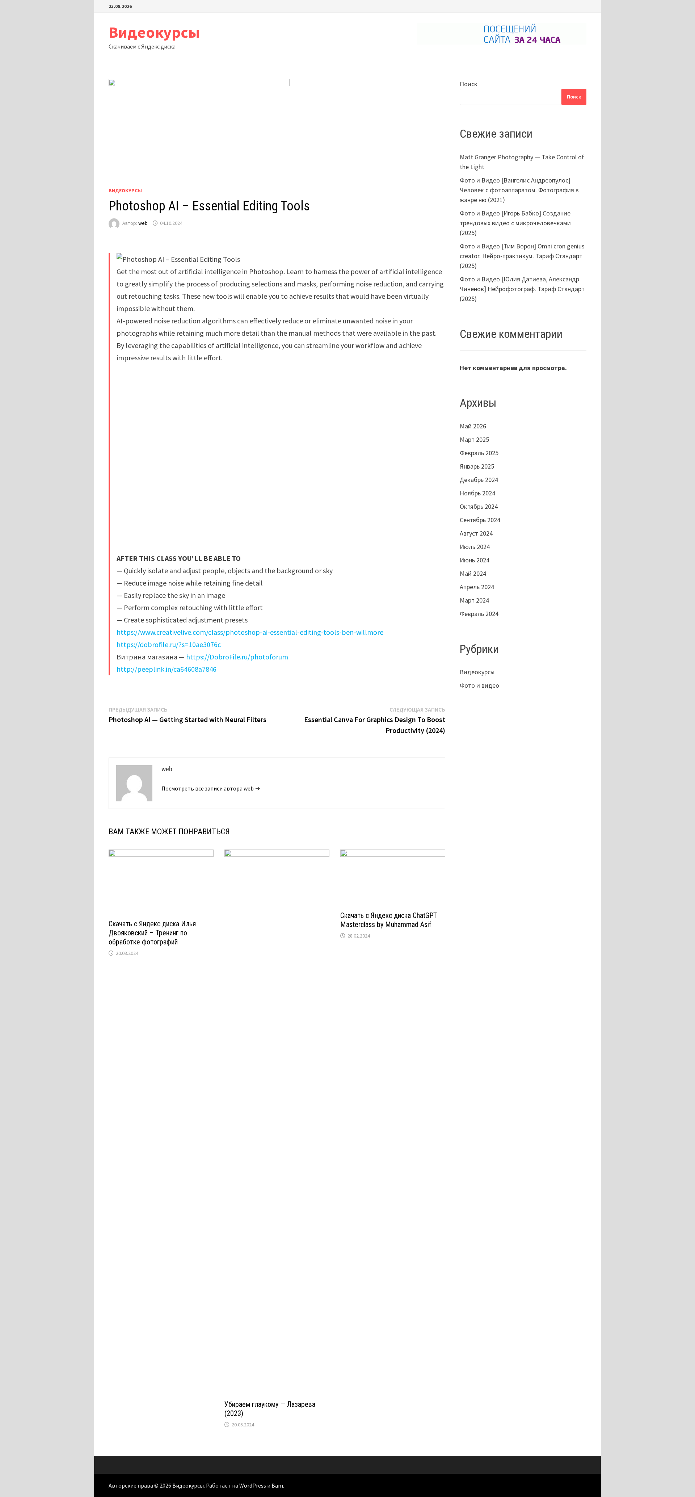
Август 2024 (476, 533)
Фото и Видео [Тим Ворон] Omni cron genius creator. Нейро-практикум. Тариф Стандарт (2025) (522, 256)
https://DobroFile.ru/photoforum (237, 656)
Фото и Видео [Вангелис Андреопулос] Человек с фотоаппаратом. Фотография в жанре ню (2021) (519, 190)
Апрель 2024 (477, 587)
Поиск (468, 84)
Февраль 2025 (479, 453)
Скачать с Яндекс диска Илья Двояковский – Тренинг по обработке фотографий (152, 932)
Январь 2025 (477, 466)
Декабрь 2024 (479, 479)
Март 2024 (474, 600)
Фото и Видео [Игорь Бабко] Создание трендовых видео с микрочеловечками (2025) (515, 223)
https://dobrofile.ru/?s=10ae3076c (169, 644)
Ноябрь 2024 (477, 493)
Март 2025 (474, 439)
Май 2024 (473, 573)
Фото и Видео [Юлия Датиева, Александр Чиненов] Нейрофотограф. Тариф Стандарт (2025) (522, 289)
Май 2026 (473, 426)
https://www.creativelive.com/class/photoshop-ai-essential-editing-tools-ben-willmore (250, 632)
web (143, 223)
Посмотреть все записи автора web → (210, 788)
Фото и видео (479, 685)
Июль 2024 (475, 546)
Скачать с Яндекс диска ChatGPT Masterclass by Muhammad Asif (388, 920)
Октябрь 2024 (479, 506)
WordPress (252, 1485)
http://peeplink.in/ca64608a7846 (166, 669)
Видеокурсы (154, 32)
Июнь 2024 (474, 560)
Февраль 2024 (479, 613)
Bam (277, 1485)
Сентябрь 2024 (480, 520)
